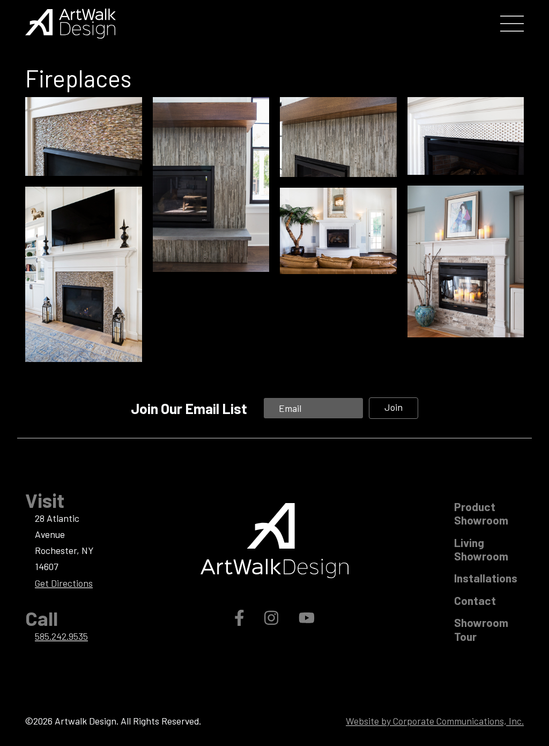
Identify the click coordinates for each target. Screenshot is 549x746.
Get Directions (64, 583)
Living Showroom (481, 549)
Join (393, 407)
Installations (485, 578)
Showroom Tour (481, 629)
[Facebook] (241, 617)
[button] (512, 24)
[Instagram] (272, 617)
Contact (475, 600)
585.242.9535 (61, 636)
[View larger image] (83, 136)
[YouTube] (307, 617)
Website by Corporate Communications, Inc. (435, 721)
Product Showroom (481, 513)
